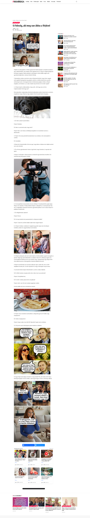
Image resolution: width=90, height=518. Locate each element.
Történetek (67, 59)
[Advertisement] (45, 11)
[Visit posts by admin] (14, 29)
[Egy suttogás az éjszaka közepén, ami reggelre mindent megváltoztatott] (60, 59)
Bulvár (65, 38)
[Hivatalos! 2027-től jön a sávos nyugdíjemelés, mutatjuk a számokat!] (60, 37)
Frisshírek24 (18, 1)
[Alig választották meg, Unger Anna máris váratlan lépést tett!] (60, 42)
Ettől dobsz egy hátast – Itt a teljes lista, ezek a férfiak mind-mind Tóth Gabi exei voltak (70, 79)
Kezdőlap (14, 20)
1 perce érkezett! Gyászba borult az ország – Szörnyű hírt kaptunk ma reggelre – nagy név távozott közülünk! (70, 46)
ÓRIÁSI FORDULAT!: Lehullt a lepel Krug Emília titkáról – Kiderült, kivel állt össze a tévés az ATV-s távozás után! (70, 52)
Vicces (18, 22)
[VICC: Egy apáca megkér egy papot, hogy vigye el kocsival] (60, 85)
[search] (76, 1)
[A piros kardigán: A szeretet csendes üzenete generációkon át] (20, 502)
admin (17, 28)
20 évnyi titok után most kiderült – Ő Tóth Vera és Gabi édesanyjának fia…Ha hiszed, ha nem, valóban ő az (53, 509)
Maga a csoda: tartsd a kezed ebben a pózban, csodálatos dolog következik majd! (69, 509)
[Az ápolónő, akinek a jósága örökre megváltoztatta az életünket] (60, 64)
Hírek (14, 22)
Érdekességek (65, 506)
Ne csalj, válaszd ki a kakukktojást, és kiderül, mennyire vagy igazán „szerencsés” (70, 68)
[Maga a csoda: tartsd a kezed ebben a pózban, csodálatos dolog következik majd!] (69, 502)
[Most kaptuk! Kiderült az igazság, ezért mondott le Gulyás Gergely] (36, 502)
